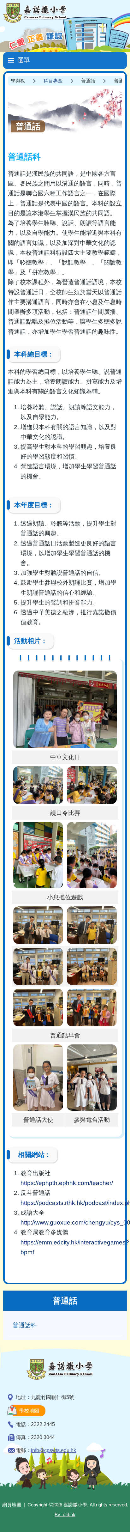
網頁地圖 (11, 1504)
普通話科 (25, 1325)
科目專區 (53, 80)
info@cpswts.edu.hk (53, 1450)
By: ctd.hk (65, 1514)
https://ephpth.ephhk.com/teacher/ (67, 1183)
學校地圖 (29, 1410)
